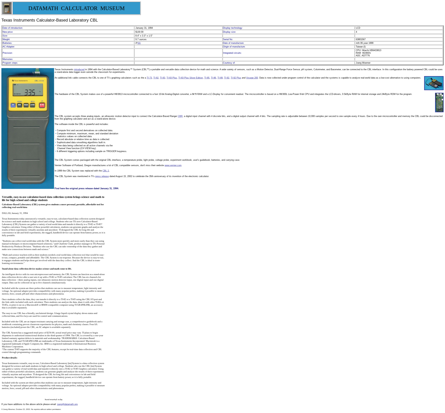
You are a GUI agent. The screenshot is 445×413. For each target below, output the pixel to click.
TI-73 (149, 77)
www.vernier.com (173, 165)
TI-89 (220, 77)
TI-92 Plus (236, 77)
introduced (79, 69)
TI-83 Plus (172, 77)
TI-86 (213, 77)
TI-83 (162, 77)
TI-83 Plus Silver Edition (190, 77)
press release (102, 176)
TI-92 (226, 77)
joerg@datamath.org (67, 404)
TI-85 (206, 77)
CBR (180, 116)
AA (139, 43)
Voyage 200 (252, 77)
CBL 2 (106, 170)
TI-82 (156, 77)
